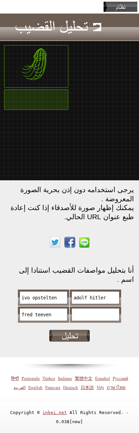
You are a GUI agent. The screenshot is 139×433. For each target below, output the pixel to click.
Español (102, 378)
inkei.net (55, 412)
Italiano (65, 378)
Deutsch (70, 387)
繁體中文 (83, 378)
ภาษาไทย (116, 387)
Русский (120, 378)
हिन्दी (15, 378)
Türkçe (49, 378)
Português (31, 378)
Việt (100, 387)
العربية (19, 387)
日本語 (87, 387)
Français (52, 387)
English (35, 387)
